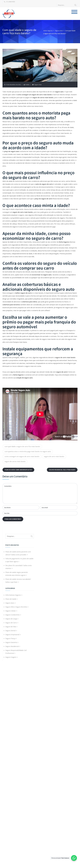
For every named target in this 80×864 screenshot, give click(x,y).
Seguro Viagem (10, 657)
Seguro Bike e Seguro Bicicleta (16, 607)
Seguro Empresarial (12, 634)
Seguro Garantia (11, 642)
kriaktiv (27, 84)
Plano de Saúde (10, 599)
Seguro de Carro (11, 623)
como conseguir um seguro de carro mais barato (22, 456)
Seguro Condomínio (12, 615)
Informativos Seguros (13, 595)
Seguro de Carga (11, 619)
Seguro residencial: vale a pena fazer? (62, 470)
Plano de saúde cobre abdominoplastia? (18, 470)
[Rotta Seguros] (8, 14)
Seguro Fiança (10, 638)
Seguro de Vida (10, 627)
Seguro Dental (10, 631)
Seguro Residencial (12, 646)
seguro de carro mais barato (54, 456)
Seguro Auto (38, 84)
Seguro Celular (10, 611)
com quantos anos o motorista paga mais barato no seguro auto (28, 451)
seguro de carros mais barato (15, 461)
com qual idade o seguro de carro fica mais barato (22, 446)
